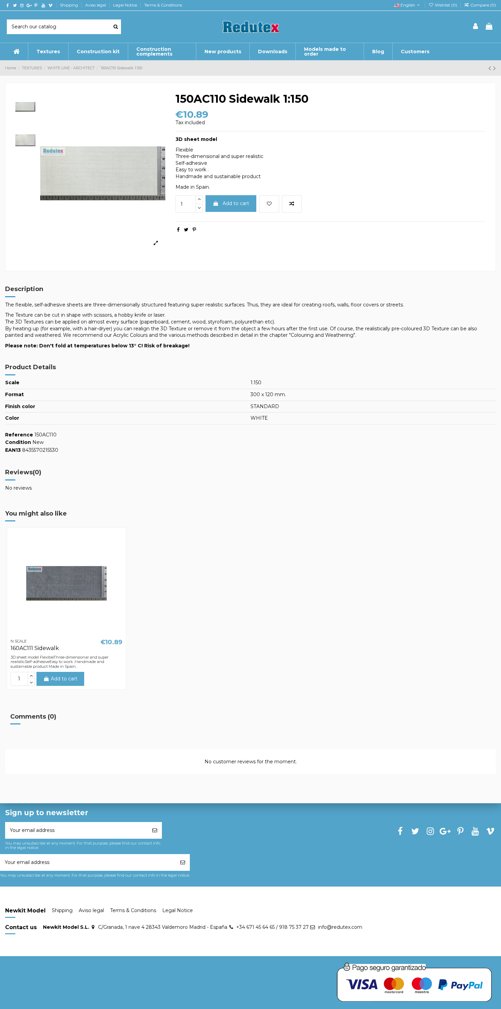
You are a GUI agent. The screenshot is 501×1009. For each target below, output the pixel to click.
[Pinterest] (194, 230)
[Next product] (494, 68)
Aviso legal (96, 5)
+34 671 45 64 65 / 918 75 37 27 (272, 927)
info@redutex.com (340, 927)
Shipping (69, 5)
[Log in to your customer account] (475, 27)
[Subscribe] (155, 830)
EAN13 (13, 450)
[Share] (178, 230)
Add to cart (236, 203)
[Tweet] (186, 230)
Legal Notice (125, 5)
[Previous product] (490, 68)
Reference (19, 435)
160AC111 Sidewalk (35, 648)
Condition (18, 442)
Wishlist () (446, 5)
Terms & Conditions (163, 5)
